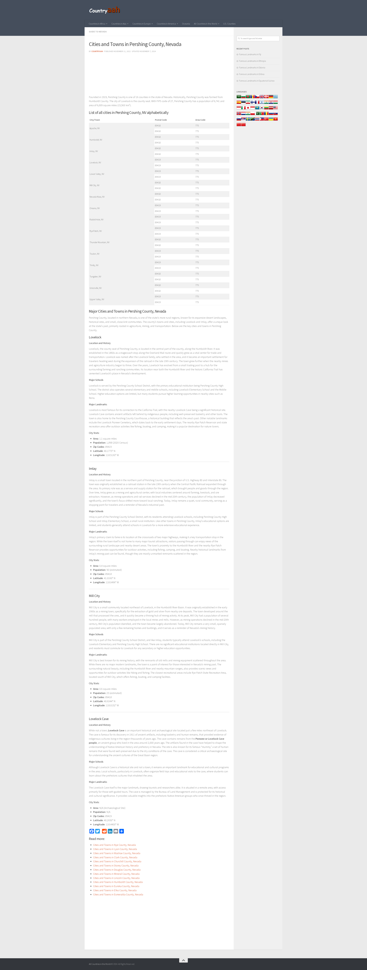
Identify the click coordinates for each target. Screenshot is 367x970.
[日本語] (248, 109)
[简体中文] (239, 126)
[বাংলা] (248, 98)
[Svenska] (248, 120)
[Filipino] (261, 120)
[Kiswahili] (252, 120)
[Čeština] (257, 98)
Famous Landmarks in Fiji (250, 54)
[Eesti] (243, 103)
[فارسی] (248, 103)
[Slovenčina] (275, 114)
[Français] (257, 103)
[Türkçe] (266, 120)
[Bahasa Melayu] (275, 109)
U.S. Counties (229, 23)
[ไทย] (257, 120)
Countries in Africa (97, 23)
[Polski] (252, 114)
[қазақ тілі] (257, 109)
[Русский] (271, 114)
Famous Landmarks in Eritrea (251, 74)
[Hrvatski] (271, 103)
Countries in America (166, 23)
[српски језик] (243, 120)
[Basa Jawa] (252, 109)
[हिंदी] (266, 103)
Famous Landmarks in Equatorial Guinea (256, 80)
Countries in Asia (118, 23)
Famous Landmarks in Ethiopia (252, 61)
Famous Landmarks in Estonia (252, 67)
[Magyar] (275, 103)
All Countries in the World (205, 23)
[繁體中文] (243, 126)
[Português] (261, 114)
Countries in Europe (141, 23)
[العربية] (239, 98)
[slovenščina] (239, 120)
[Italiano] (243, 109)
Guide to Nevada (98, 31)
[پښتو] (257, 114)
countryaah (97, 51)
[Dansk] (266, 98)
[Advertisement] (159, 75)
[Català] (252, 98)
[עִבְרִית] (261, 103)
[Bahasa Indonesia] (239, 109)
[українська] (271, 120)
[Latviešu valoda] (271, 109)
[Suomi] (252, 103)
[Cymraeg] (261, 98)
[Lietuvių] (266, 109)
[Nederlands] (243, 114)
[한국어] (261, 109)
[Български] (243, 98)
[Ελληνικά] (275, 98)
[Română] (266, 114)
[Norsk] (239, 114)
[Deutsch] (271, 98)
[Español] (239, 103)
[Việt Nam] (275, 120)
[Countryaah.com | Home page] (105, 10)
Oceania (186, 23)
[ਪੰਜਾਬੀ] (248, 114)
